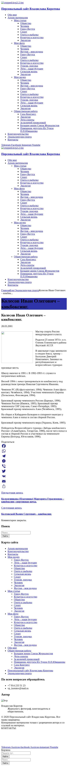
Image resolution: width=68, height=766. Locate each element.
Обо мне (12, 647)
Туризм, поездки (23, 579)
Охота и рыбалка (23, 571)
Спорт (17, 577)
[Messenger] (34, 461)
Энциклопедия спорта (27, 290)
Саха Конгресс (22, 665)
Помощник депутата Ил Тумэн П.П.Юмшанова (39, 662)
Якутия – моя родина (25, 588)
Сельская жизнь (22, 574)
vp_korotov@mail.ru (11, 733)
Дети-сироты (21, 656)
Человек (18, 582)
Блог (12, 290)
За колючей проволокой (27, 659)
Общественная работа (19, 650)
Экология (19, 585)
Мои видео (13, 557)
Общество (19, 568)
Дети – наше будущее (25, 562)
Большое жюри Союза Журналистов (33, 653)
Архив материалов (18, 548)
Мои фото (13, 613)
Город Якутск (21, 559)
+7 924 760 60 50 (10, 741)
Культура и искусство (25, 565)
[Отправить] (34, 486)
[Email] (34, 481)
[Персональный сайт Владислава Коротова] (12, 2)
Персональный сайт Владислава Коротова (30, 8)
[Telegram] (34, 456)
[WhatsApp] (34, 450)
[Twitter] (34, 471)
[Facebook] (34, 445)
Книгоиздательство (18, 551)
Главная (5, 290)
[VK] (34, 476)
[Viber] (34, 466)
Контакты (13, 554)
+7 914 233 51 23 (10, 739)
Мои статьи (14, 591)
